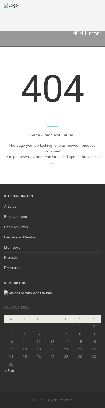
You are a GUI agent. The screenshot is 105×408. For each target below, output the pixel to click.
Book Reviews (16, 227)
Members (12, 247)
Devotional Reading (20, 237)
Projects (11, 257)
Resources (13, 268)
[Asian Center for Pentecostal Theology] (11, 15)
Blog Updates (15, 216)
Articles (10, 206)
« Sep (9, 370)
